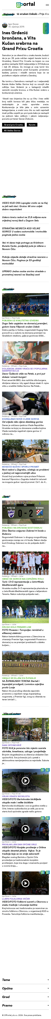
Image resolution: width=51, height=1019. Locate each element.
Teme (6, 980)
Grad (6, 997)
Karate (32, 124)
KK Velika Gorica (12, 130)
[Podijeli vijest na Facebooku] (46, 26)
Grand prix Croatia (13, 124)
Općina (7, 988)
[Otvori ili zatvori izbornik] (47, 5)
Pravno (7, 1005)
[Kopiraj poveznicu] (46, 31)
